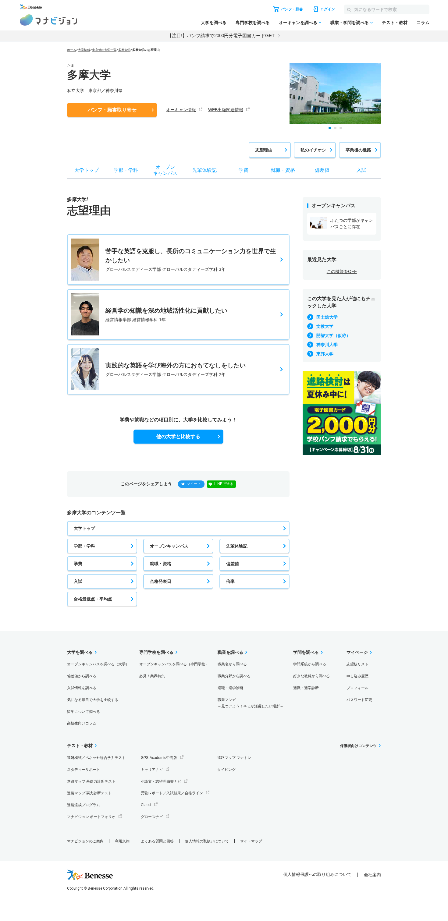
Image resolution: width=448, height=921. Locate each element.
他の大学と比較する (178, 436)
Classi (146, 805)
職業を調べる (230, 652)
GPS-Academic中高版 (159, 758)
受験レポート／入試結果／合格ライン (172, 793)
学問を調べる (306, 652)
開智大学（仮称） (333, 335)
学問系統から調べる (309, 664)
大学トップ (84, 528)
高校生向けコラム (81, 723)
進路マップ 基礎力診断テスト (91, 781)
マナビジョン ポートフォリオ (91, 817)
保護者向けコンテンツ (358, 746)
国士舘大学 (327, 317)
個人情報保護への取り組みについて (317, 874)
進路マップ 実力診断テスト (89, 793)
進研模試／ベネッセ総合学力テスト (96, 758)
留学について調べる (83, 712)
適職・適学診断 (230, 688)
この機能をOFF (342, 271)
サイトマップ (251, 841)
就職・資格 (160, 563)
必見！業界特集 (152, 676)
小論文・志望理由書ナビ (161, 781)
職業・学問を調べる (349, 22)
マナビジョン (48, 20)
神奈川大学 (327, 344)
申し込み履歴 (357, 676)
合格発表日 (160, 581)
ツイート (194, 484)
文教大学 (324, 326)
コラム (423, 22)
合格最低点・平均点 (93, 599)
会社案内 (372, 874)
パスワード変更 (359, 700)
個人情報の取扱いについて (207, 841)
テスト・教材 (394, 22)
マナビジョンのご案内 (85, 841)
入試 (78, 581)
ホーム (71, 49)
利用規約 (122, 841)
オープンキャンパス (169, 546)
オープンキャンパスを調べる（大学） (98, 664)
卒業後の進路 (358, 149)
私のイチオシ (313, 149)
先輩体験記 (236, 546)
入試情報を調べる (81, 688)
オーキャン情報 (181, 109)
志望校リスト (357, 664)
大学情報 (84, 49)
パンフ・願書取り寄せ (112, 109)
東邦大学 (324, 354)
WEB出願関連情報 (225, 109)
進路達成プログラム (83, 805)
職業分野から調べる (234, 676)
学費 (78, 563)
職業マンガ (250, 703)
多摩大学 (124, 49)
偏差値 (232, 563)
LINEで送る (223, 484)
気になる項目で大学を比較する (92, 700)
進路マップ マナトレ (234, 758)
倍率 (230, 581)
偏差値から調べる (81, 676)
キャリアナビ (152, 769)
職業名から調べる (232, 664)
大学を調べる (213, 22)
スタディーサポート (83, 769)
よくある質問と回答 (157, 841)
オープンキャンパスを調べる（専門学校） (174, 664)
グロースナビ (152, 817)
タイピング (226, 769)
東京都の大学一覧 (104, 49)
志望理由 (263, 149)
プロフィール (357, 688)
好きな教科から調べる (311, 676)
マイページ (357, 652)
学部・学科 (84, 546)
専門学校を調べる (253, 22)
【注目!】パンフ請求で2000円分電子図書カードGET (221, 35)
